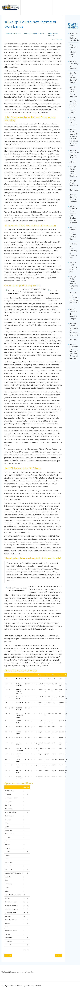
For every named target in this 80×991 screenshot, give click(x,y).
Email (60, 39)
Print (53, 39)
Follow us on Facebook (68, 6)
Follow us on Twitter (58, 6)
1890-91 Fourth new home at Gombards (30, 24)
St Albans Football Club (13, 33)
